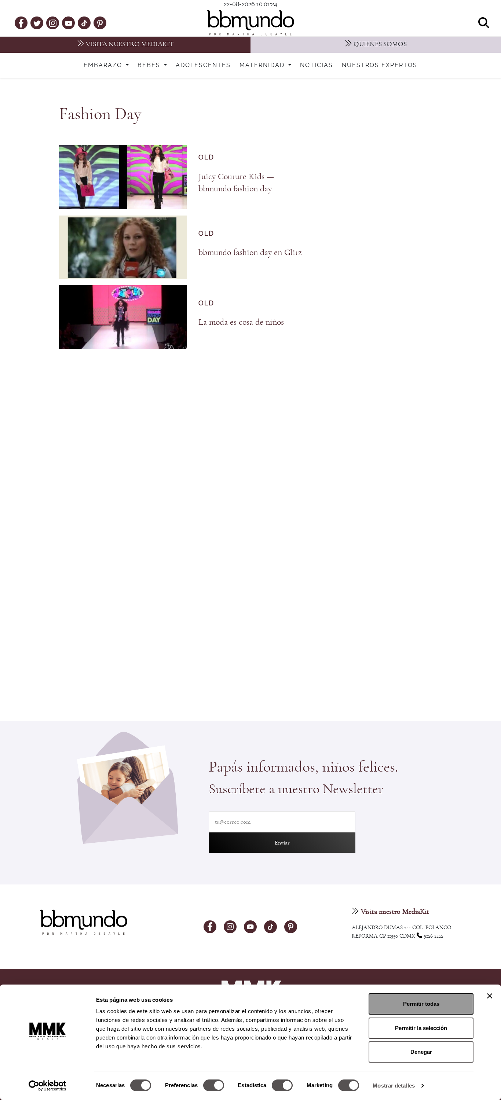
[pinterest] (100, 22)
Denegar (421, 1052)
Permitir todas (421, 1004)
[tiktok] (84, 22)
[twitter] (37, 22)
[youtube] (68, 22)
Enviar (282, 843)
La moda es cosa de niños (241, 322)
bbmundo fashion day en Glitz (250, 252)
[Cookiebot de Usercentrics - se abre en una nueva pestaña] (47, 1085)
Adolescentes (203, 65)
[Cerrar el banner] (489, 995)
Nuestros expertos (379, 65)
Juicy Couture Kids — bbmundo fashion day (236, 182)
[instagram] (52, 22)
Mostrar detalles (394, 1085)
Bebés (150, 65)
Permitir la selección (421, 1028)
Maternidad (263, 65)
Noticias (316, 65)
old (206, 157)
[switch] (213, 1085)
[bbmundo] (250, 23)
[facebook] (21, 22)
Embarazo (104, 65)
